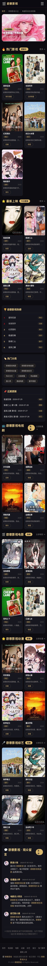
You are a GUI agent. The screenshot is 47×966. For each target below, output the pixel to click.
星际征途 (12, 317)
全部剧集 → (39, 427)
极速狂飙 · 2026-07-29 (13, 399)
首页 (3, 11)
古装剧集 (21, 376)
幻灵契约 (12, 329)
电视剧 (10, 948)
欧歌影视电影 (11, 365)
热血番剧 (34, 376)
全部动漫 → (40, 638)
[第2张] (40, 39)
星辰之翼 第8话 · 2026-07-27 (16, 410)
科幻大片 (9, 376)
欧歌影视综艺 (27, 371)
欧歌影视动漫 (11, 371)
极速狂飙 (12, 335)
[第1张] (38, 39)
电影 (17, 948)
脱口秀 (8, 381)
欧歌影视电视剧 (28, 365)
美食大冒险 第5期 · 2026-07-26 (16, 416)
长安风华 (12, 323)
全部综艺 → (40, 743)
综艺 (28, 948)
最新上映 (23, 952)
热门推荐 (41, 948)
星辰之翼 (12, 347)
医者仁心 (12, 341)
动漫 (22, 948)
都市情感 (32, 381)
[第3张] (42, 39)
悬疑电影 (20, 381)
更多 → (42, 49)
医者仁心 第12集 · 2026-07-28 (16, 405)
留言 (34, 948)
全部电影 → (40, 534)
